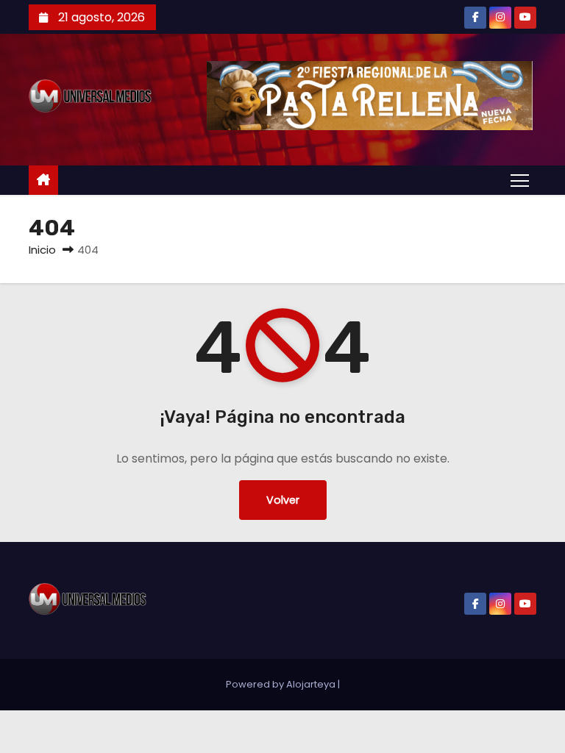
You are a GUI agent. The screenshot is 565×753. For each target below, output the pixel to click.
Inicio (42, 249)
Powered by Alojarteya (282, 684)
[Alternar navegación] (519, 179)
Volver (282, 500)
